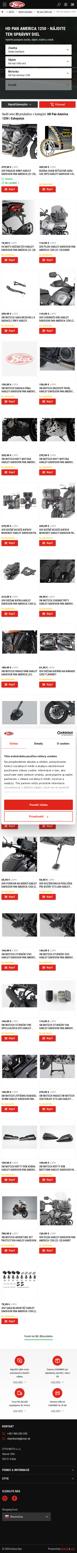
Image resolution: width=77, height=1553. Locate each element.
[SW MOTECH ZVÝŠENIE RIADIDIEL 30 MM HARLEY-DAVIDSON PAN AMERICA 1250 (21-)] (19, 1068)
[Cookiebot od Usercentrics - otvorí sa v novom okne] (57, 733)
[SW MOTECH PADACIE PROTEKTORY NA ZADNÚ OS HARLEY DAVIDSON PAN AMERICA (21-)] (57, 714)
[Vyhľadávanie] (59, 4)
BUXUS (64, 1548)
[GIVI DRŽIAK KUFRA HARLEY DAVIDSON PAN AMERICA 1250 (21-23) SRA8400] (19, 573)
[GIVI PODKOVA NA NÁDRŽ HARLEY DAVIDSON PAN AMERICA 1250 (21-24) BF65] (19, 856)
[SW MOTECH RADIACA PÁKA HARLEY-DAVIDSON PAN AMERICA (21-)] (19, 361)
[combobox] (19, 104)
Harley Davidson (25, 12)
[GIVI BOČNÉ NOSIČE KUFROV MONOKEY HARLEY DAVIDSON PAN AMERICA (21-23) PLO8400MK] (57, 502)
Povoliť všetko (39, 804)
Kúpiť (12, 189)
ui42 (73, 1548)
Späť (3, 11)
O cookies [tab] (63, 743)
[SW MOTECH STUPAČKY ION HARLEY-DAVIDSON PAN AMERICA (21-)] (57, 998)
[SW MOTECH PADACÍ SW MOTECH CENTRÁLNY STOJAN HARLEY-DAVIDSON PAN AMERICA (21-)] (57, 1068)
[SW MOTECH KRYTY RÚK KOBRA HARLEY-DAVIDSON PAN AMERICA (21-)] (19, 1139)
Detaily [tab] (38, 743)
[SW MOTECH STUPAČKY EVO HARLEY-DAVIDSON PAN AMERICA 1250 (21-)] (19, 927)
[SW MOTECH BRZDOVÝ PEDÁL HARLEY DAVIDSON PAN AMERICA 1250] (57, 361)
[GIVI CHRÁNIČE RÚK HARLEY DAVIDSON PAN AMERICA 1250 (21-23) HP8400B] (57, 290)
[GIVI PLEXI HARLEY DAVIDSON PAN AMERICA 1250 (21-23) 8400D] (57, 219)
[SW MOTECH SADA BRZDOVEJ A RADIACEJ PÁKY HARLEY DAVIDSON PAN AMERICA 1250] (19, 290)
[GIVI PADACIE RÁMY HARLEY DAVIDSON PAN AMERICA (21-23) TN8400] (19, 143)
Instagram (5, 1498)
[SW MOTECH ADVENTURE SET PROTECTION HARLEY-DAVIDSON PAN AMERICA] (19, 1210)
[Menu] (4, 4)
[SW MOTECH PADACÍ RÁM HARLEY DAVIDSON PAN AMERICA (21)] (19, 644)
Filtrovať (60, 104)
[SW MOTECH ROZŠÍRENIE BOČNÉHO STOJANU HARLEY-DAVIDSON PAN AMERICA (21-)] (19, 714)
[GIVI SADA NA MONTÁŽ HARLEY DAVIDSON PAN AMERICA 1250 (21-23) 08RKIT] (19, 1281)
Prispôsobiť (36, 816)
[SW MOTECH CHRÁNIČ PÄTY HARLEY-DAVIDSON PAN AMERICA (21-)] (57, 573)
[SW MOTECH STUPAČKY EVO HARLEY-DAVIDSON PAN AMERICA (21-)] (57, 927)
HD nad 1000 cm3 (44, 12)
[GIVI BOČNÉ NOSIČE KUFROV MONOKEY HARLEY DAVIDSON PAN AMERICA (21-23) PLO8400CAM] (19, 502)
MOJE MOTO (8, 12)
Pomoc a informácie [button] (15, 1470)
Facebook (14, 1498)
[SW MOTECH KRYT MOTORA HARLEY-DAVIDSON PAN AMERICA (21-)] (19, 431)
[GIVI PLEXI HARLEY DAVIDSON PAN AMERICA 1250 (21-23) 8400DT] (57, 1210)
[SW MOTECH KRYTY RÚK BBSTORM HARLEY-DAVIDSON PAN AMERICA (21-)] (57, 1139)
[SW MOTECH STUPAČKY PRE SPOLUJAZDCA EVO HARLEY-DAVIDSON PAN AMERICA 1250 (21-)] (19, 998)
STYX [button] (5, 1478)
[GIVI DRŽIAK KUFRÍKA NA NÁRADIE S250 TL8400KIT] (57, 644)
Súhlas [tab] (13, 743)
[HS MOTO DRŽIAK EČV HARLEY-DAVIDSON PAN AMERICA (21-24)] (19, 219)
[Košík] (72, 4)
